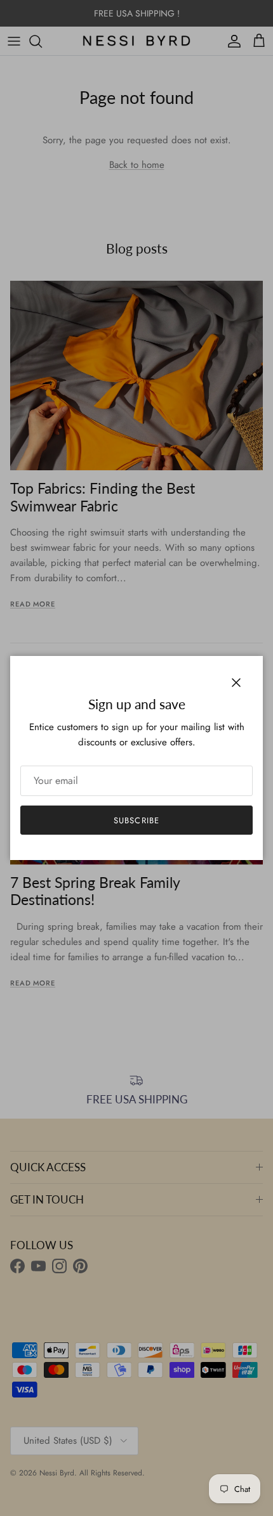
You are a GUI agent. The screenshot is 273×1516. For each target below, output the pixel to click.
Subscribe (136, 820)
